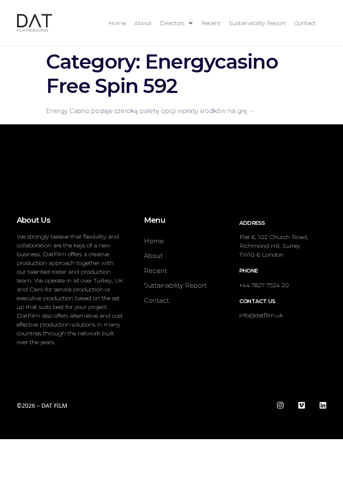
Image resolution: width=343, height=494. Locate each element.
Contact (305, 23)
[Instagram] (280, 405)
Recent (210, 23)
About (142, 23)
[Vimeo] (301, 405)
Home (117, 23)
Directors (172, 23)
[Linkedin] (322, 405)
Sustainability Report (257, 23)
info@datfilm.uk (261, 315)
